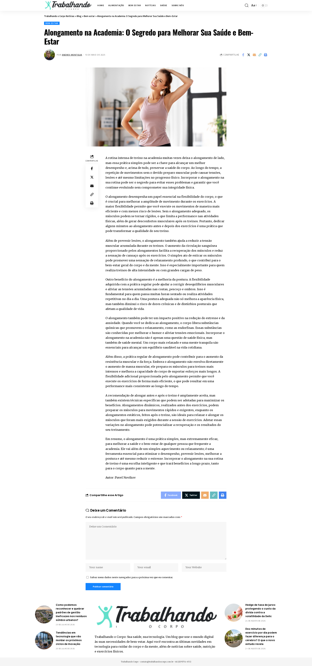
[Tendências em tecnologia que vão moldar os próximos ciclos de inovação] (44, 640)
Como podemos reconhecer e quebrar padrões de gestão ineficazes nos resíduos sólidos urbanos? (71, 612)
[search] (246, 5)
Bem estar (52, 23)
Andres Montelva (72, 54)
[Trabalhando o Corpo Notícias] (68, 5)
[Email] (254, 55)
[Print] (265, 55)
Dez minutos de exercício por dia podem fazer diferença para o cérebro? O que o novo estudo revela (261, 636)
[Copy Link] (259, 55)
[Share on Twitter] (248, 55)
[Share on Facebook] (243, 55)
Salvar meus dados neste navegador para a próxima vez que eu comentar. (131, 577)
